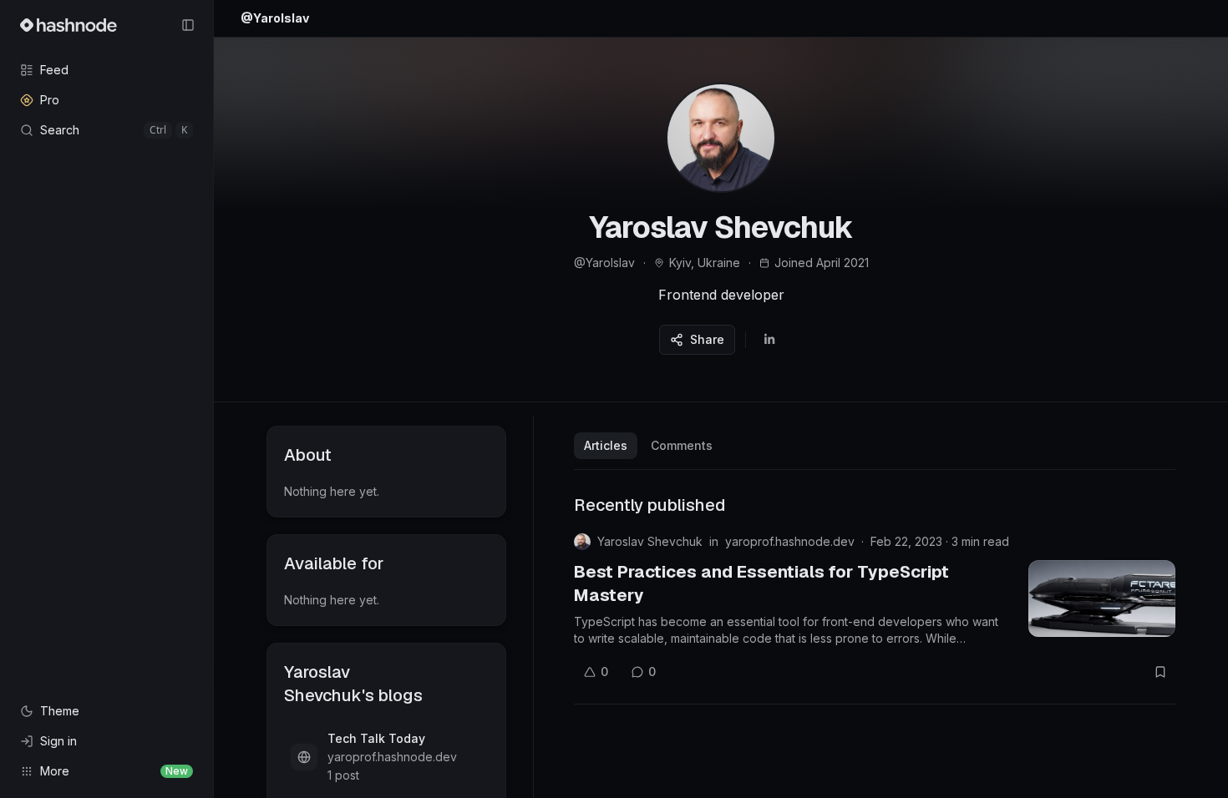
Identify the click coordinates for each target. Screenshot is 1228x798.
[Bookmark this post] (1160, 672)
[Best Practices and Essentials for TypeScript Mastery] (1101, 598)
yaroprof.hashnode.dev (790, 541)
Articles (605, 445)
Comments (682, 445)
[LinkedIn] (769, 339)
